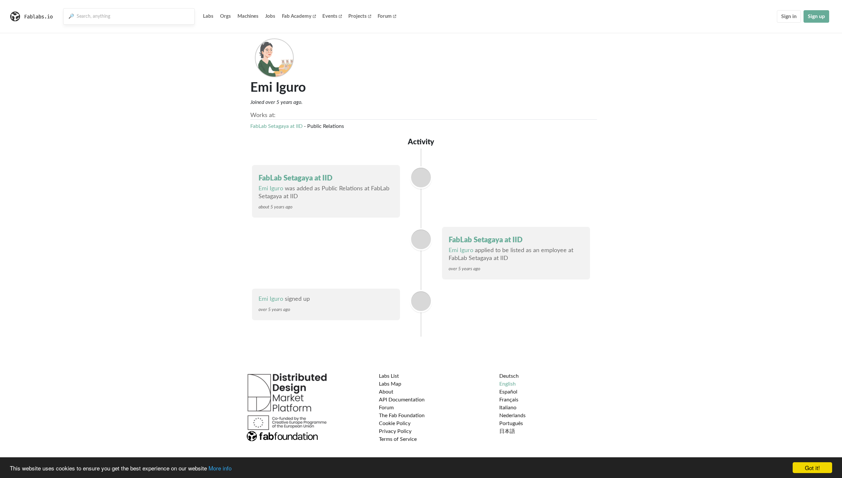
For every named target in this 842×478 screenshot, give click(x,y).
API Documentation (402, 399)
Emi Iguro (271, 189)
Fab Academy (296, 16)
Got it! (812, 468)
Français (508, 399)
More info (220, 468)
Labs (208, 16)
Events (329, 16)
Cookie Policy (394, 423)
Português (511, 423)
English (507, 384)
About (386, 391)
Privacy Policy (395, 431)
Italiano (507, 407)
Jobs (270, 16)
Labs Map (390, 384)
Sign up (816, 16)
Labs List (389, 376)
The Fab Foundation (402, 415)
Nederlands (512, 415)
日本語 (507, 431)
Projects (357, 16)
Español (508, 391)
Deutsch (509, 376)
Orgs (225, 16)
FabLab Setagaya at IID (276, 126)
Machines (248, 16)
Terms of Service (398, 439)
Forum (385, 16)
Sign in (789, 16)
